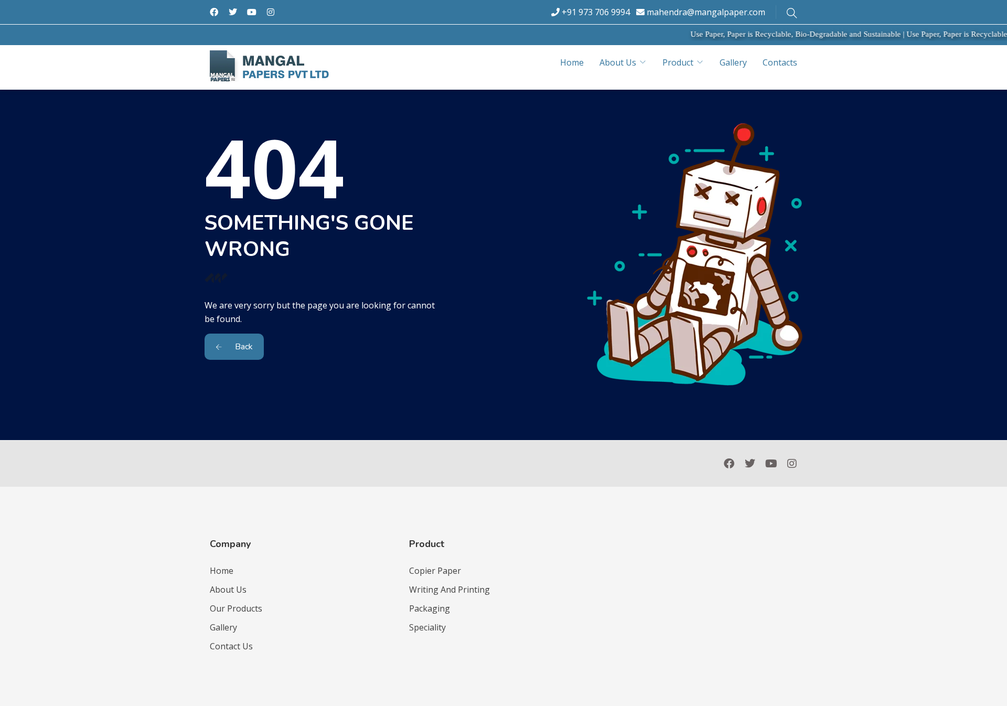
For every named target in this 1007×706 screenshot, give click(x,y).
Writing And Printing (449, 589)
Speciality (427, 627)
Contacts (780, 62)
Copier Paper (435, 570)
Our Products (236, 608)
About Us (617, 62)
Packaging (429, 608)
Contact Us (231, 646)
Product (677, 62)
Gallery (733, 62)
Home (572, 62)
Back (243, 346)
